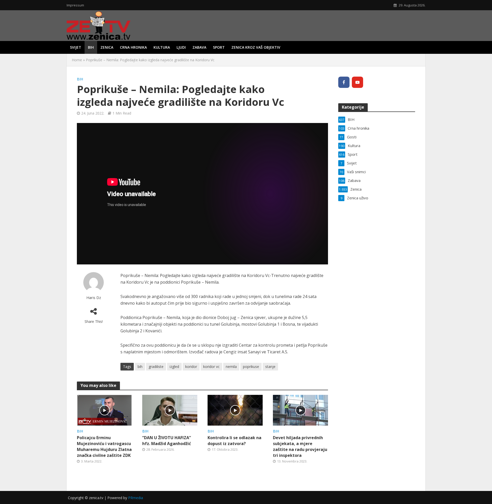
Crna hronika (133, 47)
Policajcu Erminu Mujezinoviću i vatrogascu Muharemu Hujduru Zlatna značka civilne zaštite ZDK (104, 446)
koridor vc (211, 366)
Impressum (75, 5)
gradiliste (156, 366)
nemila (231, 366)
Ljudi (181, 47)
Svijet (75, 47)
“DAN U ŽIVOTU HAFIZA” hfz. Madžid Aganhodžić (166, 440)
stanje (270, 366)
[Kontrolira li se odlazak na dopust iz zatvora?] (235, 410)
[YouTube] (357, 82)
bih (140, 366)
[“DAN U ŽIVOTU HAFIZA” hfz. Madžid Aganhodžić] (169, 410)
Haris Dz (93, 297)
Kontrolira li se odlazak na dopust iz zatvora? (234, 440)
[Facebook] (344, 82)
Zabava (199, 47)
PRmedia (135, 497)
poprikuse (251, 366)
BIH (91, 47)
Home (77, 59)
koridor (191, 366)
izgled (174, 366)
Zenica (106, 47)
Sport (219, 47)
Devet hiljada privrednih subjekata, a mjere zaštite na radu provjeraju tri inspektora (300, 446)
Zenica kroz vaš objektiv (255, 47)
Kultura (161, 47)
